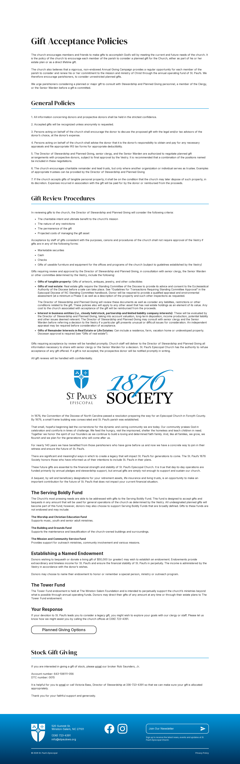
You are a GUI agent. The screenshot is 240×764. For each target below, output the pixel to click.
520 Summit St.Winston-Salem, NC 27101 (68, 727)
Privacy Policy (202, 753)
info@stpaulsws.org (64, 739)
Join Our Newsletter (161, 728)
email (98, 666)
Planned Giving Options (64, 629)
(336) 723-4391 (61, 735)
